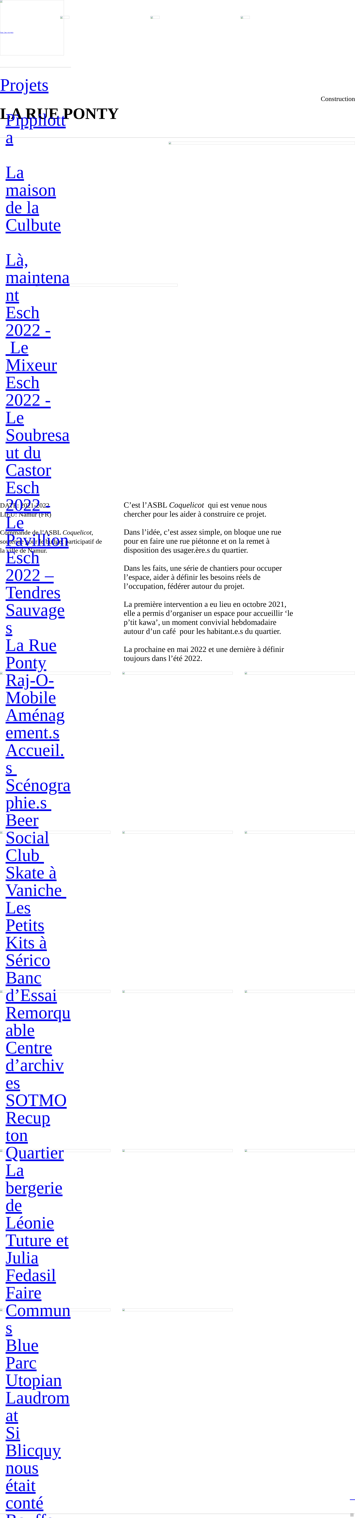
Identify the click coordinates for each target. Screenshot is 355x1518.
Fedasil (31, 1275)
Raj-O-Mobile (31, 688)
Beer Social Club (27, 837)
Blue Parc (22, 1354)
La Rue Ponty (31, 653)
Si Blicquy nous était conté (33, 1467)
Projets (24, 84)
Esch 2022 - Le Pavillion (37, 513)
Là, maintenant (38, 277)
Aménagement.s (35, 723)
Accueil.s (35, 758)
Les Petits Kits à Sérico (28, 934)
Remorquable (38, 1021)
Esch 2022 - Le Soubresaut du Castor (38, 426)
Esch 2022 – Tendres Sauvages (35, 592)
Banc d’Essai (31, 986)
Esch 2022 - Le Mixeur (31, 339)
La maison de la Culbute (33, 198)
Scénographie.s (38, 793)
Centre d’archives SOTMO (36, 1074)
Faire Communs (38, 1310)
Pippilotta (36, 128)
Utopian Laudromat (38, 1398)
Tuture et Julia (37, 1248)
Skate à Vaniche (36, 881)
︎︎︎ (352, 1496)
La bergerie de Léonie (34, 1196)
